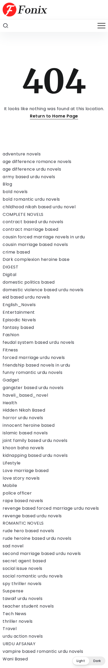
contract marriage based (30, 229)
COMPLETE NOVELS (23, 214)
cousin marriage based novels (35, 245)
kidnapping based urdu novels (35, 455)
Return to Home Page (54, 116)
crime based (16, 252)
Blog (7, 184)
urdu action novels (23, 636)
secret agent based (24, 561)
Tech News (14, 614)
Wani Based (15, 659)
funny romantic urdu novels (32, 372)
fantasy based (18, 327)
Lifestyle (12, 463)
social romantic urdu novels (33, 576)
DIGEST (10, 267)
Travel (10, 629)
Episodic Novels (19, 320)
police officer (17, 493)
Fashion (11, 335)
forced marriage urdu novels (34, 358)
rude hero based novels (28, 531)
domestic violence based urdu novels (43, 290)
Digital (10, 275)
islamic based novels (25, 433)
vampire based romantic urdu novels (43, 651)
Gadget (11, 380)
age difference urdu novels (32, 169)
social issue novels (22, 568)
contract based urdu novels (33, 222)
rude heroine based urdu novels (37, 538)
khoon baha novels (23, 448)
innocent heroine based (29, 425)
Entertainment (19, 312)
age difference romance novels (37, 162)
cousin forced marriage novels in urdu (44, 237)
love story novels (21, 478)
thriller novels (18, 621)
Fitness (10, 350)
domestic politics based (29, 282)
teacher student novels (28, 606)
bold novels (15, 192)
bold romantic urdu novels (31, 199)
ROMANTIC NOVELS (23, 523)
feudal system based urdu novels (38, 342)
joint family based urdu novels (35, 440)
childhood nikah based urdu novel (39, 207)
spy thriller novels (22, 584)
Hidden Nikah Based (24, 410)
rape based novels (23, 501)
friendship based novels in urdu (36, 365)
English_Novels (19, 305)
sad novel (13, 546)
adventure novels (22, 154)
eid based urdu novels (26, 297)
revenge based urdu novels (32, 516)
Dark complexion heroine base (36, 259)
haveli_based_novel (25, 395)
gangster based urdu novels (33, 388)
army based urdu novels (29, 177)
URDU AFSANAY (19, 644)
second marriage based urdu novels (42, 554)
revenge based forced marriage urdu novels (51, 508)
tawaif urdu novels (22, 599)
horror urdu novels (23, 418)
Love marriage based (26, 471)
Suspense (13, 591)
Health (10, 403)
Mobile (10, 485)
